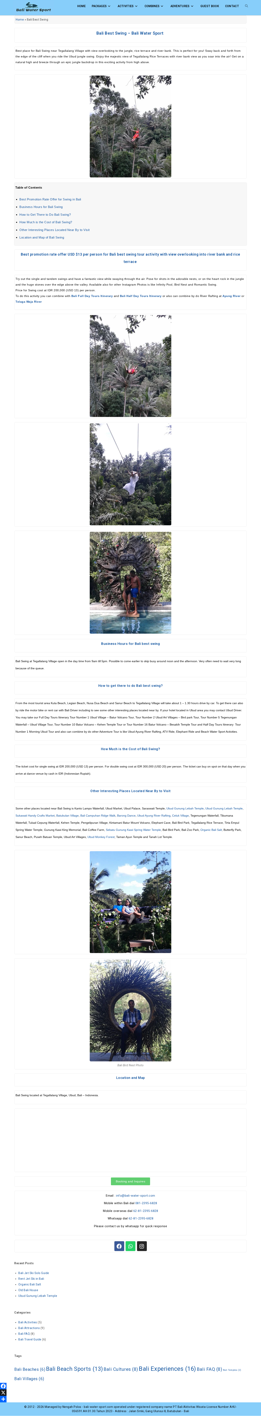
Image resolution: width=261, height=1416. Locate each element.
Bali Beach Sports (74, 1369)
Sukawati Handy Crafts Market (35, 815)
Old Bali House (28, 1290)
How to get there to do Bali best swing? (130, 686)
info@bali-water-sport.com (135, 1195)
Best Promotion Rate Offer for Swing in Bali (50, 199)
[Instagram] (142, 1246)
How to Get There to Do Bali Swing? (45, 214)
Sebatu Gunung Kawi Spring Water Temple (133, 829)
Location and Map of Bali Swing (41, 237)
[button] (130, 1181)
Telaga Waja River (28, 301)
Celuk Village (180, 815)
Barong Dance (126, 815)
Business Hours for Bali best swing (130, 644)
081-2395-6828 (146, 1203)
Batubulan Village (67, 815)
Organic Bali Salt (211, 829)
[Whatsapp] (130, 1246)
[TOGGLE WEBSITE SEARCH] (246, 6)
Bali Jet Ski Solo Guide (33, 1273)
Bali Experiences (167, 1368)
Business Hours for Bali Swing (41, 207)
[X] (130, 1392)
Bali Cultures (121, 1369)
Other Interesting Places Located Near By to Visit (54, 230)
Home (20, 19)
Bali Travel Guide (29, 1339)
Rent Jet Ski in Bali (31, 1278)
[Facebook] (119, 1246)
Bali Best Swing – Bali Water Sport (130, 33)
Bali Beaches (29, 1369)
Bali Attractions (29, 1328)
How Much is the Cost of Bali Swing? (45, 222)
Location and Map (130, 1078)
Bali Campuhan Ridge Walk (97, 815)
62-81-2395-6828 (145, 1211)
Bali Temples (232, 1370)
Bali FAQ (24, 1333)
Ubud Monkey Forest (101, 837)
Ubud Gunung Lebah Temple (185, 808)
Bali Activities (27, 1322)
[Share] (130, 1399)
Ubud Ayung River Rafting (153, 815)
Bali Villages (29, 1378)
